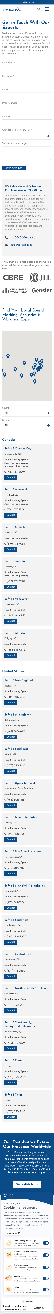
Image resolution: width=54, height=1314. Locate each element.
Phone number (9, 103)
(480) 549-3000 (16, 936)
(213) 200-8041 (15, 868)
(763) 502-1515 (15, 800)
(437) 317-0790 (15, 581)
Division (6, 420)
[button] (40, 363)
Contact (11, 477)
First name (8, 62)
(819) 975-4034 (15, 544)
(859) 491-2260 (15, 971)
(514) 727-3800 (15, 509)
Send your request (13, 167)
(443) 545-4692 (15, 731)
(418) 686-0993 (15, 472)
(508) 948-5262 (15, 697)
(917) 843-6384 (15, 902)
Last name (8, 76)
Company (6, 116)
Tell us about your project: (16, 143)
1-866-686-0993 (15, 615)
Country (6, 408)
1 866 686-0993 (27, 2)
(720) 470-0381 (15, 834)
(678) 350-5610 (15, 765)
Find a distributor (27, 1184)
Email (6, 89)
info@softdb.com (21, 245)
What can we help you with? (17, 130)
